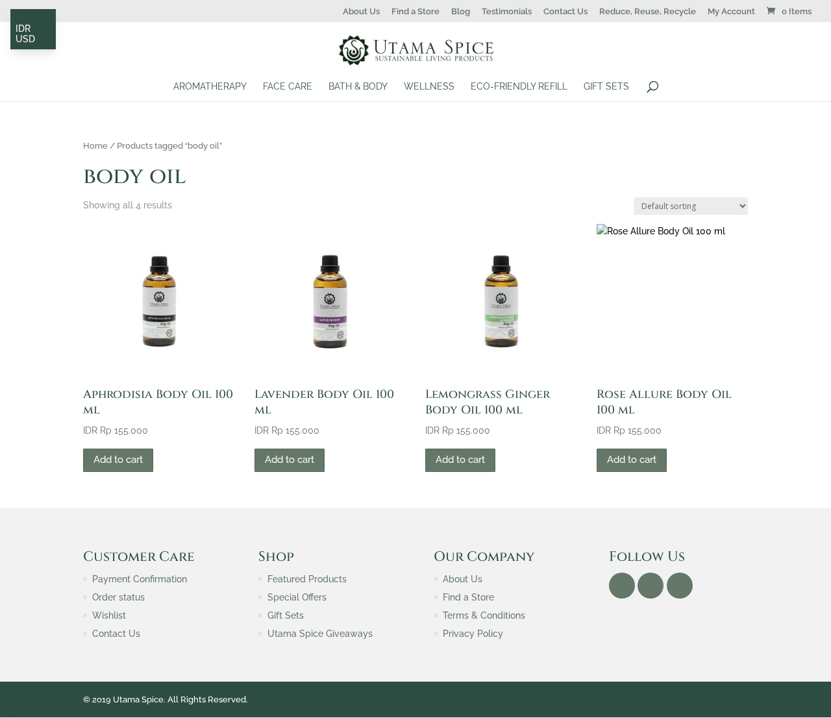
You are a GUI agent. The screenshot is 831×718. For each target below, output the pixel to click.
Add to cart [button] (118, 459)
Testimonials (507, 11)
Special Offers (297, 597)
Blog (460, 11)
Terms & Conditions (484, 615)
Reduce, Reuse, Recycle (647, 11)
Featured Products (307, 579)
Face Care (287, 87)
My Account (731, 11)
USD (25, 39)
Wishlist (109, 615)
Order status (118, 597)
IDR (23, 28)
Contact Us (565, 11)
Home (95, 146)
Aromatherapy (210, 87)
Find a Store (415, 11)
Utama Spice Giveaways (320, 633)
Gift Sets (606, 87)
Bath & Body (358, 87)
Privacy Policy (473, 633)
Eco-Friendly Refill (519, 87)
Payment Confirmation (139, 579)
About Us (361, 11)
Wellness (429, 87)
